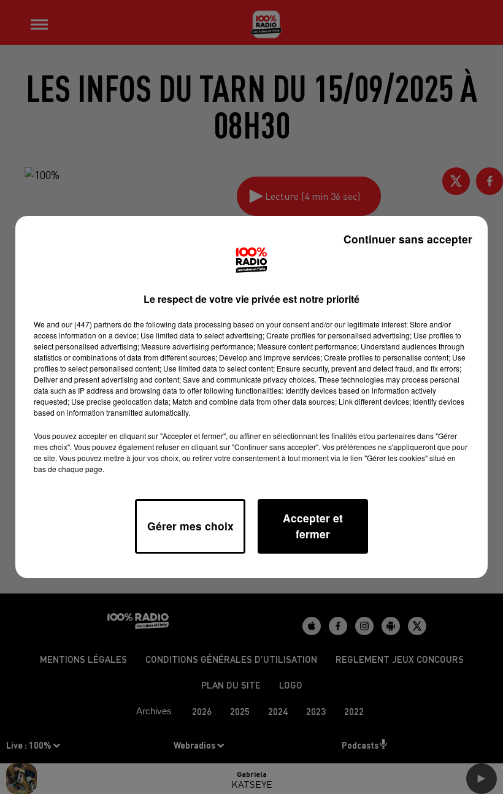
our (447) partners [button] (91, 324)
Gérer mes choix (190, 525)
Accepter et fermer (313, 525)
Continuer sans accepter (408, 238)
